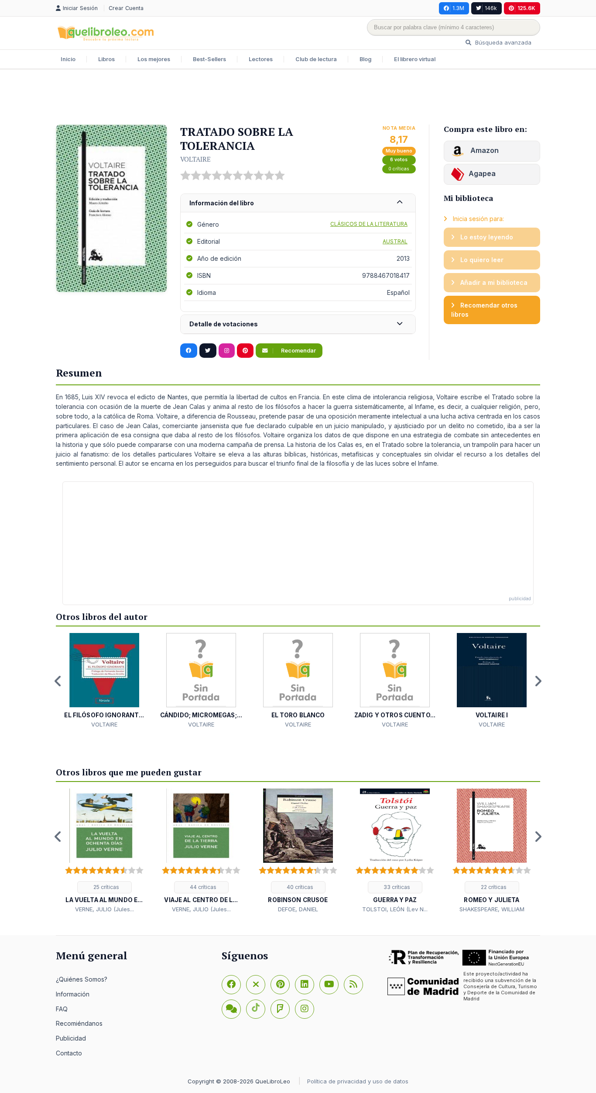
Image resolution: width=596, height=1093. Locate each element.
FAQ (62, 1009)
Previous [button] (58, 681)
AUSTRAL (395, 241)
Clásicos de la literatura (369, 224)
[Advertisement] (298, 98)
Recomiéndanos (79, 1023)
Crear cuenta (126, 8)
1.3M (458, 8)
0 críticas (398, 169)
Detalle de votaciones (223, 324)
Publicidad (71, 1038)
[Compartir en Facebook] (188, 350)
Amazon (484, 150)
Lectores (261, 59)
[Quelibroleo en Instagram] (227, 350)
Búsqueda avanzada (502, 42)
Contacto (69, 1053)
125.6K (526, 8)
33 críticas (396, 887)
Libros (106, 59)
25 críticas (105, 887)
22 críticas (493, 887)
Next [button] (538, 681)
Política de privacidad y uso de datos (357, 1081)
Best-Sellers (209, 59)
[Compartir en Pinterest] (245, 350)
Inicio (68, 59)
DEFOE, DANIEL (298, 909)
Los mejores (153, 59)
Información (72, 994)
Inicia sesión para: (477, 218)
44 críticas (202, 887)
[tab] (298, 203)
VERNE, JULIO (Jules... (104, 909)
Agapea (482, 173)
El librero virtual (414, 59)
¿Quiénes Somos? (81, 979)
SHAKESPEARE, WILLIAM (491, 909)
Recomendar (298, 350)
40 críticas (299, 887)
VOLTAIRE (195, 159)
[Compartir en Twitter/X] (207, 350)
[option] (104, 681)
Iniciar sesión (81, 8)
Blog (365, 59)
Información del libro (221, 203)
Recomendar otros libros (484, 309)
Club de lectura (316, 59)
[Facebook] (231, 984)
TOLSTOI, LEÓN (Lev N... (395, 909)
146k (491, 8)
